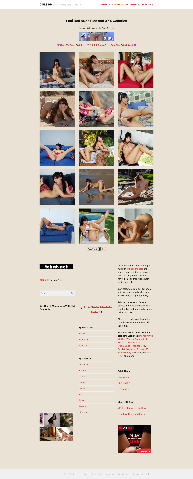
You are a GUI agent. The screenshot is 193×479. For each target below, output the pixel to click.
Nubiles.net (124, 346)
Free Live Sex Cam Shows (131, 414)
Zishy (146, 339)
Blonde (82, 333)
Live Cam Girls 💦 (132, 4)
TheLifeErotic (138, 346)
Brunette (83, 339)
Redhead (83, 345)
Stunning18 (142, 349)
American (84, 364)
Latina (82, 382)
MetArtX (130, 349)
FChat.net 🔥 (147, 4)
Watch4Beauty (134, 339)
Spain (82, 400)
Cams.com (123, 377)
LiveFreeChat (113, 45)
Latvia (82, 388)
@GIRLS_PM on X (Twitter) (132, 408)
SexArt (121, 349)
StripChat (128, 45)
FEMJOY (122, 342)
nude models (136, 268)
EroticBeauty (124, 352)
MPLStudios (134, 342)
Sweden (83, 406)
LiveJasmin (123, 389)
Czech (82, 376)
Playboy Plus (146, 335)
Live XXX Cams (68, 45)
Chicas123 (83, 45)
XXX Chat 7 (124, 383)
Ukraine (83, 412)
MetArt (121, 339)
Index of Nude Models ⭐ (112, 4)
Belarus (82, 370)
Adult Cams (98, 45)
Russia (82, 394)
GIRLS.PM (46, 4)
